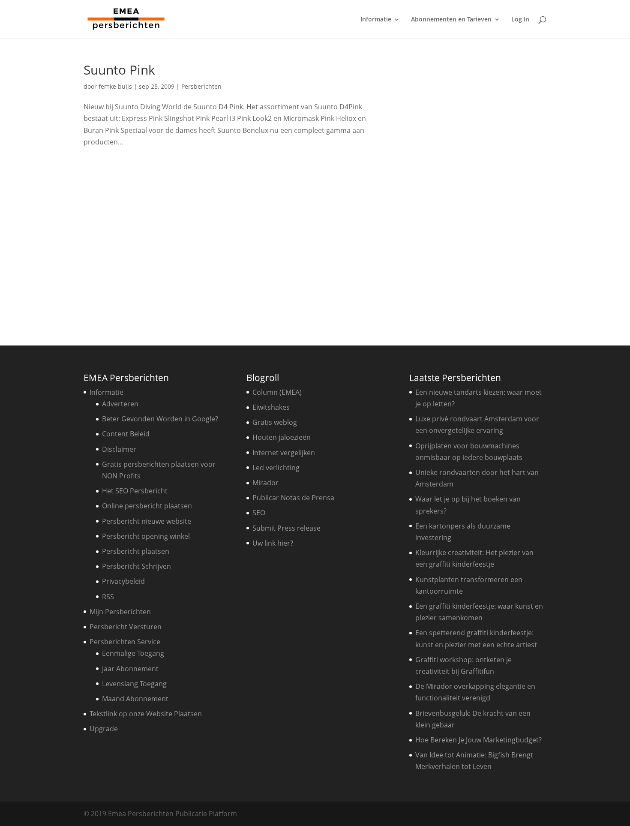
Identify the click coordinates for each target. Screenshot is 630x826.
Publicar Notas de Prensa (293, 497)
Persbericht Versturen (126, 626)
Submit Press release (286, 528)
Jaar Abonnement (130, 668)
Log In (520, 19)
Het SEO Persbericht (135, 491)
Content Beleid (126, 434)
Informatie (375, 19)
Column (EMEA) (277, 392)
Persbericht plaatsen (135, 551)
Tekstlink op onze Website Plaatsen (146, 713)
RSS (108, 596)
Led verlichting (276, 467)
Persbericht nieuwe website (146, 521)
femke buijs (115, 86)
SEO (258, 512)
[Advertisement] (480, 192)
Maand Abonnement (135, 698)
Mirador (265, 482)
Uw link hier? (272, 543)
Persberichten (201, 86)
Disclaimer (119, 449)
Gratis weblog (274, 422)
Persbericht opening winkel (146, 536)
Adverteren (120, 403)
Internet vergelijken (283, 452)
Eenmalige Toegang (133, 653)
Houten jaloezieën (281, 437)
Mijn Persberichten (120, 611)
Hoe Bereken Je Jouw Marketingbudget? (478, 740)
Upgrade (104, 728)
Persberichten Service (125, 641)
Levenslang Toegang (134, 683)
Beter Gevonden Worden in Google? (160, 419)
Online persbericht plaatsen (147, 506)
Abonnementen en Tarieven (451, 19)
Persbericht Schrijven (136, 566)
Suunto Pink (119, 69)
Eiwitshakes (271, 407)
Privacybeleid (123, 581)
